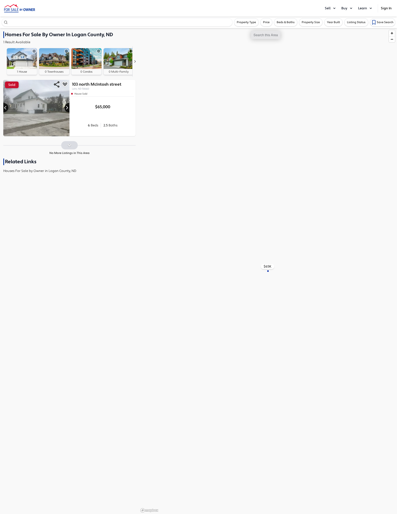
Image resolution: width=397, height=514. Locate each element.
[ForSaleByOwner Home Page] (19, 8)
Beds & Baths (286, 22)
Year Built (333, 22)
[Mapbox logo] (149, 510)
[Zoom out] (392, 39)
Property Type (246, 22)
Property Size (311, 22)
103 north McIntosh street (96, 86)
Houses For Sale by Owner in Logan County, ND (39, 171)
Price (266, 22)
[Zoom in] (392, 33)
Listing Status (356, 22)
